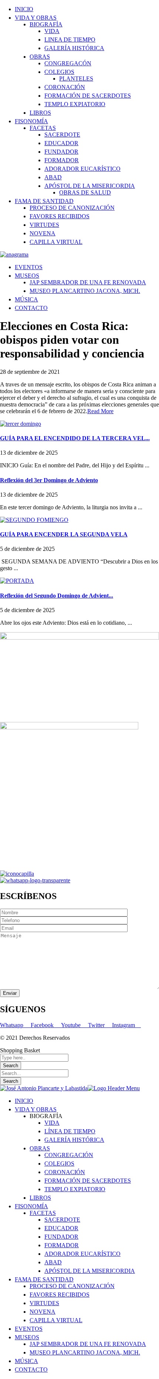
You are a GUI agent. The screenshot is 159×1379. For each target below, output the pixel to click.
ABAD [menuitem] (53, 1262)
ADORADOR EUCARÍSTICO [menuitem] (82, 1254)
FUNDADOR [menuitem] (61, 1236)
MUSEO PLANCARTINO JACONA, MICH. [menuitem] (85, 1352)
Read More (100, 411)
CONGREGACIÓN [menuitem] (68, 1155)
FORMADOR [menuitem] (61, 1245)
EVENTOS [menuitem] (29, 1329)
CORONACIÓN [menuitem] (64, 1172)
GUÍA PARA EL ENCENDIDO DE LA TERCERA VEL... (75, 438)
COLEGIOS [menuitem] (59, 1163)
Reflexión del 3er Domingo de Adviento (49, 480)
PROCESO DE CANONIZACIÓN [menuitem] (72, 1286)
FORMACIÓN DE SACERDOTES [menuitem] (87, 1180)
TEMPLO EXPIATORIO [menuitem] (74, 1189)
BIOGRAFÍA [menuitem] (46, 1116)
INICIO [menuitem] (24, 1101)
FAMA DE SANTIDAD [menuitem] (44, 1279)
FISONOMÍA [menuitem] (31, 1206)
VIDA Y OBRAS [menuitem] (36, 1109)
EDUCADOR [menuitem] (61, 1228)
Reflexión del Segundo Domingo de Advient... (56, 595)
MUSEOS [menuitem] (27, 1337)
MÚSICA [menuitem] (26, 1361)
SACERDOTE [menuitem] (62, 1219)
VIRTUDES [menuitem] (44, 1303)
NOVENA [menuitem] (42, 1311)
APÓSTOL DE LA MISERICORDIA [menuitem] (89, 1271)
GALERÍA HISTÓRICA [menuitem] (74, 1140)
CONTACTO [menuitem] (31, 1369)
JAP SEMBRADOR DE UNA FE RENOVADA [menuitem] (88, 1344)
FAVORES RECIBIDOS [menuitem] (59, 1294)
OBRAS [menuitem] (40, 1148)
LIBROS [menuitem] (40, 1198)
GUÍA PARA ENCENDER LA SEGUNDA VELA (64, 534)
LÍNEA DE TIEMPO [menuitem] (69, 1131)
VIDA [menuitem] (52, 1123)
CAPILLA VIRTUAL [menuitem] (56, 1320)
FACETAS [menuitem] (43, 1213)
